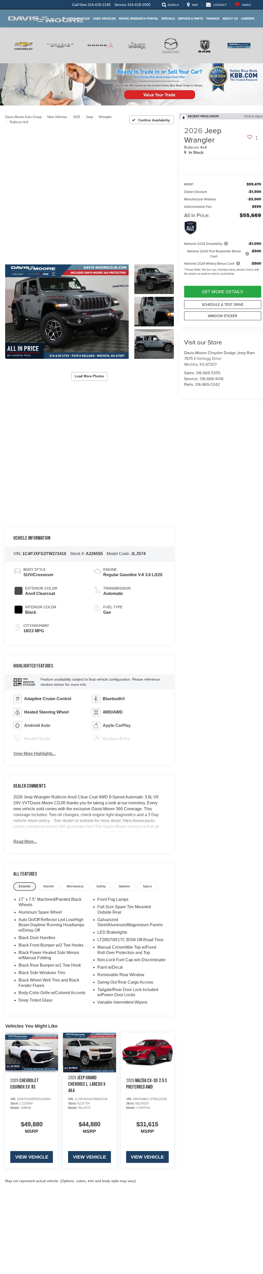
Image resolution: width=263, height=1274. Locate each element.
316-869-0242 (207, 384)
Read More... (25, 841)
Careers (248, 18)
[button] (67, 311)
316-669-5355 (208, 373)
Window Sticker (222, 315)
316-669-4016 (211, 378)
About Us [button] (230, 18)
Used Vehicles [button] (104, 18)
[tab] (24, 886)
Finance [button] (212, 18)
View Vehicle (31, 1157)
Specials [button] (168, 18)
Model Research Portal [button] (138, 18)
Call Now (79, 5)
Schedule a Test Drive (222, 304)
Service (120, 5)
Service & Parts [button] (190, 18)
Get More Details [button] (222, 291)
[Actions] (256, 137)
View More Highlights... (34, 753)
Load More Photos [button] (89, 376)
